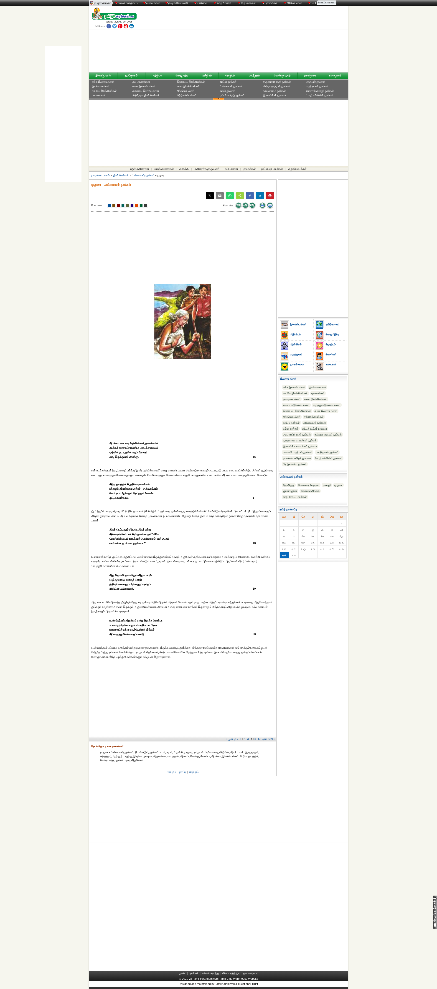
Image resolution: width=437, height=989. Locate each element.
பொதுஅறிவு (182, 75)
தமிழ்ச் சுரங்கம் (102, 3)
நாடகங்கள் (250, 168)
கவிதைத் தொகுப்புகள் (207, 168)
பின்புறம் (171, 772)
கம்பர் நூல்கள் (227, 91)
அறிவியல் (157, 75)
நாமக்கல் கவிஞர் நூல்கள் (320, 91)
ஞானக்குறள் (290, 491)
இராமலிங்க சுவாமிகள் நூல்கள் (300, 446)
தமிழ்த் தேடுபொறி (178, 3)
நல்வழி (327, 485)
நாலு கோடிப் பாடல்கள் (295, 496)
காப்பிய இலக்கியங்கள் (104, 91)
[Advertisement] (262, 40)
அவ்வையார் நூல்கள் (231, 86)
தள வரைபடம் (250, 973)
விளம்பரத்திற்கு (230, 973)
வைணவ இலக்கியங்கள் (145, 91)
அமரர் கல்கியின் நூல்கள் (319, 95)
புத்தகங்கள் (271, 3)
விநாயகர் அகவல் (310, 491)
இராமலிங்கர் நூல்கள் (274, 95)
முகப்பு (182, 772)
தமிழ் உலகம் (131, 75)
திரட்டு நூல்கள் (228, 81)
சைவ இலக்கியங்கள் (143, 86)
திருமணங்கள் (248, 3)
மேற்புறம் (194, 772)
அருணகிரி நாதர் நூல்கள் (277, 81)
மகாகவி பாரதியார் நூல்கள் (297, 452)
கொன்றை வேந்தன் (308, 485)
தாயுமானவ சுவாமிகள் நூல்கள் (300, 440)
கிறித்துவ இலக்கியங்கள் (146, 95)
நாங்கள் (194, 973)
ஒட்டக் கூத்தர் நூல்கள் (232, 95)
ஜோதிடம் (230, 75)
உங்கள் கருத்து (210, 973)
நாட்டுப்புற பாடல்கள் (272, 168)
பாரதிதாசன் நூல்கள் (317, 86)
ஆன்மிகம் (206, 75)
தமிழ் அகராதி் (224, 3)
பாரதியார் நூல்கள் (315, 81)
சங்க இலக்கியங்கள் (103, 81)
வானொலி (202, 3)
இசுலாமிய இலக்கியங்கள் (191, 81)
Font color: (97, 205)
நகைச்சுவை (310, 75)
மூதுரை (338, 485)
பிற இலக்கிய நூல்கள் (295, 464)
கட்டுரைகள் (231, 168)
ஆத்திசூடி (289, 485)
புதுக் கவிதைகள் (139, 168)
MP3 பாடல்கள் (294, 3)
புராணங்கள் (98, 95)
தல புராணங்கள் (141, 81)
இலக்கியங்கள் (103, 75)
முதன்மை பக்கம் (100, 175)
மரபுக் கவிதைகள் (164, 168)
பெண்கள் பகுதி (282, 75)
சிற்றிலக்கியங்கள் (186, 95)
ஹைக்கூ (184, 168)
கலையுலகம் (335, 75)
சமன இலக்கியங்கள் (188, 86)
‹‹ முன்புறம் (232, 739)
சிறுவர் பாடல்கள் (297, 168)
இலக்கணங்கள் (100, 86)
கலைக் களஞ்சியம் (127, 3)
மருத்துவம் (254, 75)
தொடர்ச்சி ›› (268, 739)
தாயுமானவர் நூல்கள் (274, 91)
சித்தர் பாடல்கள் (185, 91)
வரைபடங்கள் (153, 3)
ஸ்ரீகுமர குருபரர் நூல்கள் (276, 86)
